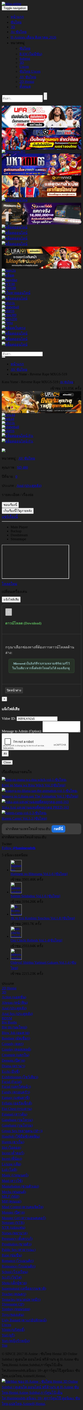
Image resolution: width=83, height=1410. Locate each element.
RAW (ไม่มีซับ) (30, 54)
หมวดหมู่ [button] (18, 43)
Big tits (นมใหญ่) (14, 1027)
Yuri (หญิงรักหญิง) (16, 1341)
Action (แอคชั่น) (14, 997)
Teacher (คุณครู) (14, 1294)
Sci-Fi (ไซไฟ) (12, 1277)
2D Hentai (26, 82)
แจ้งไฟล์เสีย (11, 599)
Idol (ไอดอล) (11, 1147)
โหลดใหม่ (9, 584)
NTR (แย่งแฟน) (13, 1227)
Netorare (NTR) (13, 1223)
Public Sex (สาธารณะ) (19, 1250)
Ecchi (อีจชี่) (10, 1071)
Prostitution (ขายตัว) (16, 1244)
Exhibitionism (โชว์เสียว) (20, 1077)
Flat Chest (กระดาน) (17, 1109)
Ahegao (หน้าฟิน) (15, 1002)
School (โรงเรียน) (15, 1272)
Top (4, 1345)
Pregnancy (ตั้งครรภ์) (17, 1238)
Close (7, 762)
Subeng (24, 58)
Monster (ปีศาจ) (13, 1212)
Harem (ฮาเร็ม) (13, 1142)
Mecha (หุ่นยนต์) (14, 1192)
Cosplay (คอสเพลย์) (16, 1049)
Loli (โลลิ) (9, 1170)
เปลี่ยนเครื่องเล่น (14, 591)
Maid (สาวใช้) (12, 1181)
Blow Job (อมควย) (15, 1033)
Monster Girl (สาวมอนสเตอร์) (24, 1218)
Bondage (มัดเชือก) (16, 1038)
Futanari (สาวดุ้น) (14, 1114)
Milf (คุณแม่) (11, 1201)
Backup (16, 531)
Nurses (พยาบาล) (14, 1233)
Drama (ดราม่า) (13, 1066)
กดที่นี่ (58, 829)
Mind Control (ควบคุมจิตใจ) (22, 1207)
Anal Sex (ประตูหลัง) (17, 1014)
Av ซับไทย (19, 32)
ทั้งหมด (25, 86)
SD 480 (22, 467)
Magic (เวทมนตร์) (15, 1175)
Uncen (24, 66)
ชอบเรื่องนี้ (10, 505)
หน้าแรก (17, 17)
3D (13, 27)
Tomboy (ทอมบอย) (16, 1309)
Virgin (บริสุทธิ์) (13, 1330)
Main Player (19, 527)
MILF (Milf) (10, 1196)
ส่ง (5, 753)
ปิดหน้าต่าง (14, 690)
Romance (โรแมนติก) (18, 1261)
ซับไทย (16, 22)
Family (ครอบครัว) (16, 1092)
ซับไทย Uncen (30, 71)
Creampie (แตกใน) (15, 1055)
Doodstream (19, 535)
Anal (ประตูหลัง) (14, 1008)
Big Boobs (9, 1022)
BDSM (7, 1018)
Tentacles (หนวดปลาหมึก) (21, 1299)
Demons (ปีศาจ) (13, 1060)
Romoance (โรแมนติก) (18, 1266)
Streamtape (18, 539)
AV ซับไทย (27, 77)
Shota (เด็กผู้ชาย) (14, 1283)
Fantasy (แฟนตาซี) (15, 1098)
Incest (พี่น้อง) (12, 1158)
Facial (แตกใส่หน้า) (16, 1086)
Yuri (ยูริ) (8, 1335)
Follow (18, 848)
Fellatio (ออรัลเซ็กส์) (17, 1103)
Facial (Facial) (12, 1082)
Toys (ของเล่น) (13, 1314)
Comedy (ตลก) (12, 1044)
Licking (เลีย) (11, 1164)
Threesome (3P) (13, 1304)
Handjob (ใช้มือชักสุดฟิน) (21, 1136)
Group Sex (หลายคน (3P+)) (22, 1131)
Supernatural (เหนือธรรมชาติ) (24, 1288)
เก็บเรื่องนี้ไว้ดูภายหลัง (18, 511)
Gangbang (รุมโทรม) (17, 1120)
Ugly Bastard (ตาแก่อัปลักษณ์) (24, 1320)
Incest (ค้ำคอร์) (13, 1153)
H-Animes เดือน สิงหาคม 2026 (33, 37)
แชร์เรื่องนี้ (10, 517)
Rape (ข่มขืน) (12, 1255)
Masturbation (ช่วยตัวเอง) (20, 1186)
